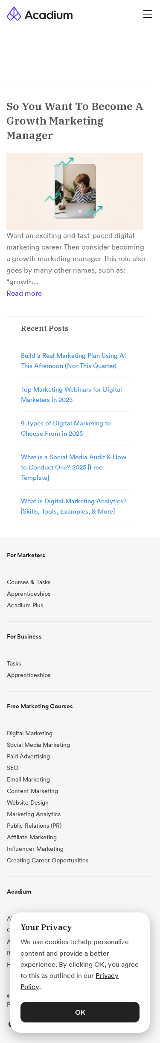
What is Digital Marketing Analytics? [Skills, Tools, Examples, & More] (74, 506)
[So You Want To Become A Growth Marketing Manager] (74, 191)
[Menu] (147, 13)
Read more (24, 293)
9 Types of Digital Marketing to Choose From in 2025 (66, 428)
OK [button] (80, 1012)
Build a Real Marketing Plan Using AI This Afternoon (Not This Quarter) (73, 360)
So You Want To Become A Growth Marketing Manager (74, 120)
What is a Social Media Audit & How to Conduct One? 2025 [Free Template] (73, 467)
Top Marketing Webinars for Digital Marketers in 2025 (71, 394)
